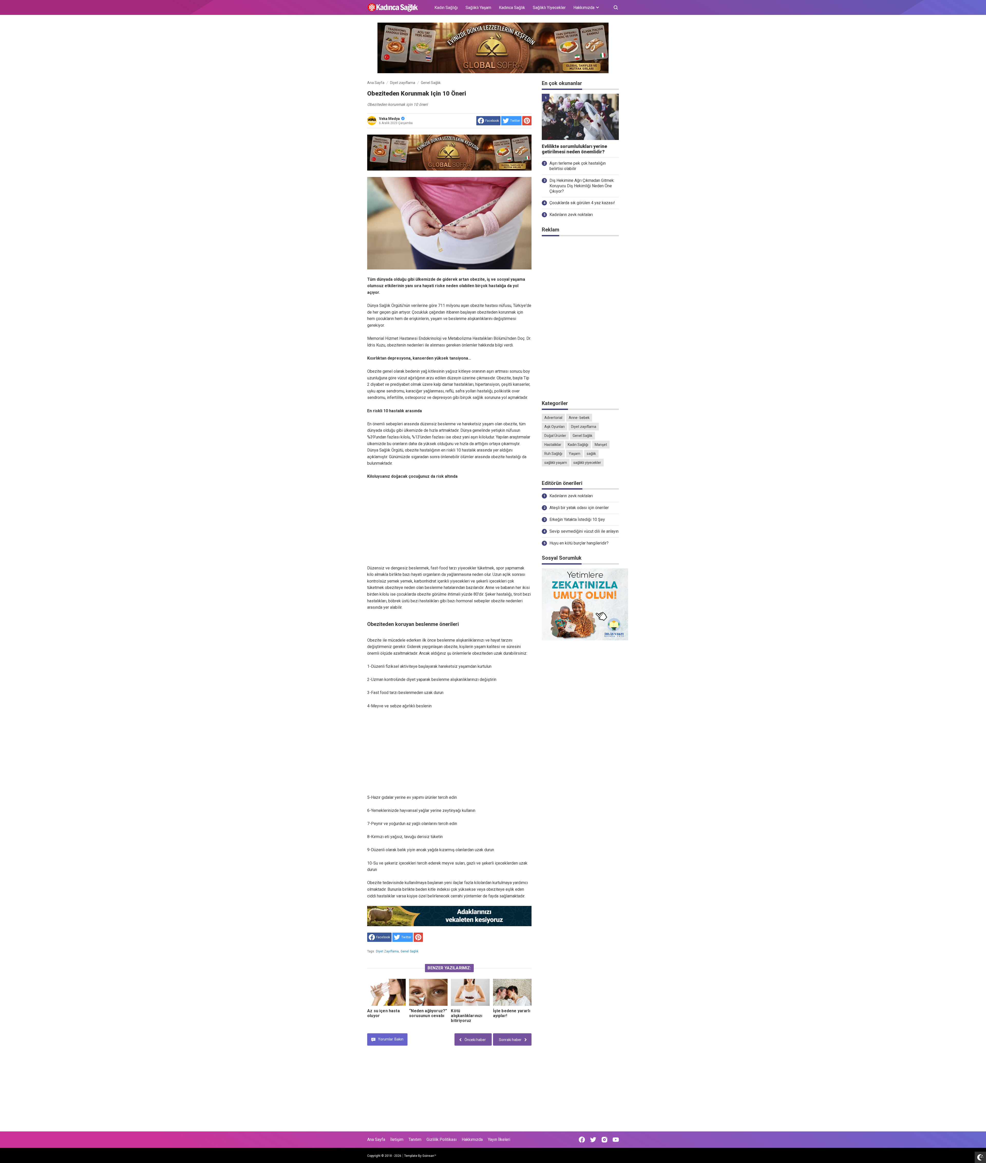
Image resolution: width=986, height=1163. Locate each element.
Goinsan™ (429, 1156)
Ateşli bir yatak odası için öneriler (579, 507)
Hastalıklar (552, 445)
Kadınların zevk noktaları (571, 214)
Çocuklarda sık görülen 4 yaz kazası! (582, 202)
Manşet (601, 445)
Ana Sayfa (376, 1139)
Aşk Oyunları (554, 427)
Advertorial (553, 418)
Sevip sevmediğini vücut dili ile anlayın (584, 531)
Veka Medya (389, 119)
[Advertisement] (449, 516)
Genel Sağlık (410, 951)
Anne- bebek (579, 418)
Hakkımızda (472, 1139)
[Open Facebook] (582, 1140)
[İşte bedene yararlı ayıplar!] (512, 992)
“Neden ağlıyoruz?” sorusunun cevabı (428, 1013)
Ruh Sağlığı (553, 454)
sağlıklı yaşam (555, 463)
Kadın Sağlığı (446, 7)
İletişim (396, 1139)
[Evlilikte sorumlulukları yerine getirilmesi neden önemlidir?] (580, 117)
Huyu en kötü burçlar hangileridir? (579, 543)
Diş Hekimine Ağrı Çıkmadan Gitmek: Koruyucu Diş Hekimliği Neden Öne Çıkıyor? (581, 186)
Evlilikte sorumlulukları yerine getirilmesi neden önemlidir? (574, 149)
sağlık (591, 454)
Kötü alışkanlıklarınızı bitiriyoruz (466, 1015)
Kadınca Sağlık (512, 7)
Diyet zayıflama (387, 951)
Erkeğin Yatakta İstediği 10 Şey (577, 519)
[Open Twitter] (593, 1140)
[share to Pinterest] (527, 120)
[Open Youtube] (616, 1140)
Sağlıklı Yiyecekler (549, 7)
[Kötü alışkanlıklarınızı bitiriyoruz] (470, 992)
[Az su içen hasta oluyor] (386, 992)
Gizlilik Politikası (441, 1139)
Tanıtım (415, 1139)
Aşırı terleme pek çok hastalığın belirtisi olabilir (577, 166)
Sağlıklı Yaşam (478, 7)
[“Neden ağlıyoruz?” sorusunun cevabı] (428, 992)
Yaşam (574, 454)
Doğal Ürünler (555, 436)
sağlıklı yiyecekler (587, 463)
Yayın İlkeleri (499, 1139)
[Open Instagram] (604, 1140)
